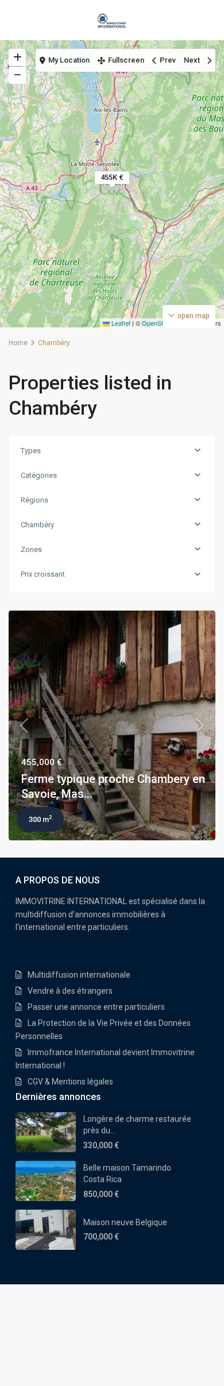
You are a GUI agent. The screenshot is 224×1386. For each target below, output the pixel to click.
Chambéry (37, 524)
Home (18, 343)
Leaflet (120, 322)
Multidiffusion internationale (79, 974)
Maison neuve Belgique (125, 1222)
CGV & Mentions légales (70, 1081)
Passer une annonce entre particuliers (96, 1006)
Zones (31, 549)
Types (31, 450)
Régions (34, 500)
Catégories (39, 475)
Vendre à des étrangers (70, 990)
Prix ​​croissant (43, 574)
